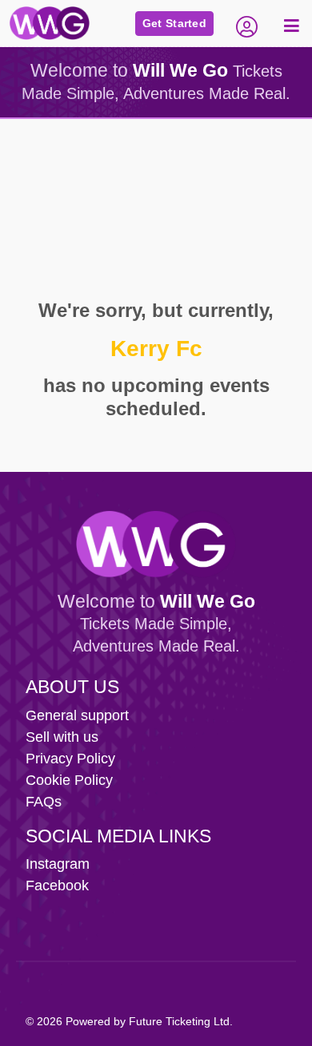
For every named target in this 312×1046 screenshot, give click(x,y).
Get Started (174, 23)
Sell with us (62, 737)
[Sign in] (247, 23)
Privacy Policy (70, 759)
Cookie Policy (69, 780)
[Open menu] (289, 23)
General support (77, 715)
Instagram (58, 864)
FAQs (44, 802)
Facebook (57, 885)
